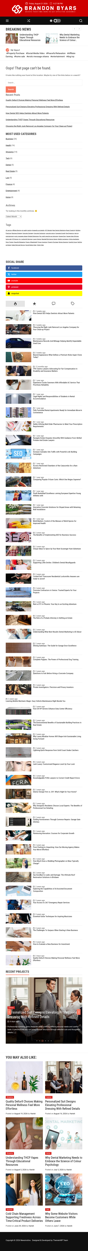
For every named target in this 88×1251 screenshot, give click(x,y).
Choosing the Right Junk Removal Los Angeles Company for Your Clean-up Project (39, 126)
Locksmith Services (27, 239)
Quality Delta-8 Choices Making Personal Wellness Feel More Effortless (34, 100)
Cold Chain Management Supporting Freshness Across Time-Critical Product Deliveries (24, 1217)
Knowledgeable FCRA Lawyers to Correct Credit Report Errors (56, 778)
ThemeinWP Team (60, 1240)
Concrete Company (28, 233)
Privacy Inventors (42, 242)
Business (9, 139)
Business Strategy (17, 233)
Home (8, 197)
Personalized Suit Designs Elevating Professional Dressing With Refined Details (38, 107)
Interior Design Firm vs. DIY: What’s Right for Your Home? (55, 792)
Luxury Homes (37, 239)
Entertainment (11, 191)
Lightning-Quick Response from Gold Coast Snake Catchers (55, 750)
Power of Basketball (31, 242)
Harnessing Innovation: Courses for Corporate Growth (53, 833)
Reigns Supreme (63, 242)
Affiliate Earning (16, 230)
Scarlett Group (73, 242)
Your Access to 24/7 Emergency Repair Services (51, 902)
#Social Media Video (35, 53)
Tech (8, 158)
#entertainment (57, 56)
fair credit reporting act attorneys (48, 236)
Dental (8, 165)
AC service (9, 230)
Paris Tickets (9, 242)
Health (8, 145)
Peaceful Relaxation (19, 242)
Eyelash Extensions (33, 236)
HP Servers (15, 239)
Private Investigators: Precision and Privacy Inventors (53, 687)
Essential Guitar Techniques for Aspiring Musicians (52, 916)
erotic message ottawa (21, 236)
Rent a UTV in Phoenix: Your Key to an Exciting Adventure (54, 604)
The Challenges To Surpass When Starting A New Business (55, 930)
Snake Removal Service (18, 245)
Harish (33, 1114)
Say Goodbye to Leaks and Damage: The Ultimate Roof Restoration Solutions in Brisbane (54, 876)
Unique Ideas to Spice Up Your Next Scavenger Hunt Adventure (57, 549)
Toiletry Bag (40, 245)
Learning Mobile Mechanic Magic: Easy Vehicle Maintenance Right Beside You (35, 701)
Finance (9, 184)
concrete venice (50, 233)
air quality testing (27, 230)
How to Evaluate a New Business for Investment (51, 944)
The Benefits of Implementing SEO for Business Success (54, 535)
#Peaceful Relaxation (56, 53)
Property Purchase (53, 242)
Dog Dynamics (70, 233)
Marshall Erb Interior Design (50, 239)
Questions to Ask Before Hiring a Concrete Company (53, 673)
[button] (79, 28)
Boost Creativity (70, 230)
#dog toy (70, 56)
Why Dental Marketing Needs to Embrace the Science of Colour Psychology (70, 38)
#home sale (19, 56)
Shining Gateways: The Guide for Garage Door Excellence (54, 645)
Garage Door (62, 236)
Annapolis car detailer (38, 230)
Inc (20, 239)
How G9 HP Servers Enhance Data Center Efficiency (52, 709)
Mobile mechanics (63, 239)
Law (7, 178)
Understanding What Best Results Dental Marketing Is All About (57, 632)
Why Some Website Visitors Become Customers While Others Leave (61, 1217)
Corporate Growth (60, 233)
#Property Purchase (15, 53)
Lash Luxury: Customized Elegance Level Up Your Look (54, 764)
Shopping (10, 152)
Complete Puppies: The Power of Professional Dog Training (55, 659)
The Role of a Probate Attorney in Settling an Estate (52, 618)
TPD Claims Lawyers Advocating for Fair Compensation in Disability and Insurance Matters (55, 370)
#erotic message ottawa (38, 56)
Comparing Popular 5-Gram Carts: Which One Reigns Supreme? (57, 479)
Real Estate (10, 171)
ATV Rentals (48, 230)
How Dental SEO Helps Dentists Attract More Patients (27, 113)
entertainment (10, 236)
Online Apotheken (74, 239)
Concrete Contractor (39, 233)
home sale (9, 239)
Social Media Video (30, 245)
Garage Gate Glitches (72, 236)
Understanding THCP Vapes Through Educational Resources (30, 37)
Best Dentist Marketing (59, 230)
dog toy (76, 233)
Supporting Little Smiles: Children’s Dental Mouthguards (54, 562)
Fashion (11, 1007)
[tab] (15, 304)
